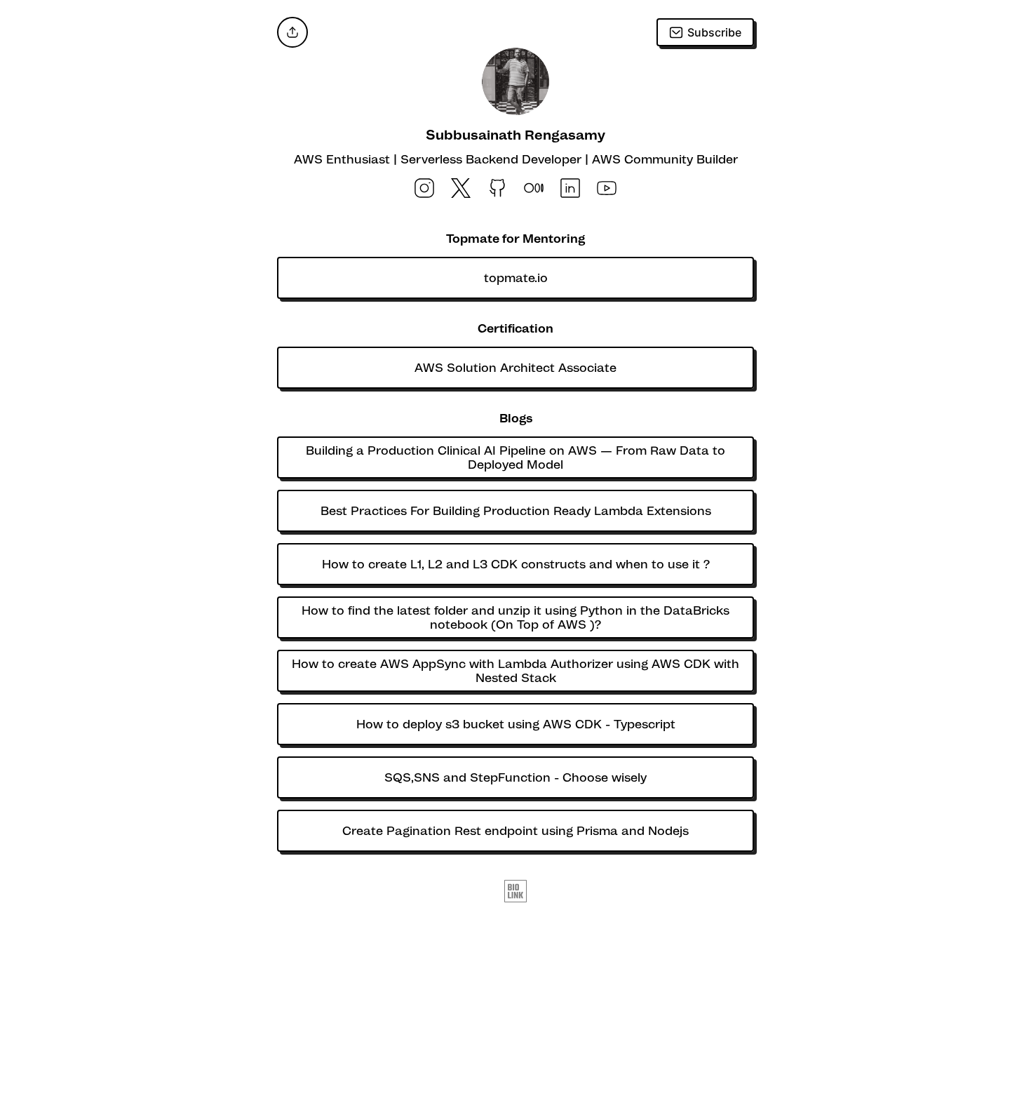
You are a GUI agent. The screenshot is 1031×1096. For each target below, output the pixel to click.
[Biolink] (515, 892)
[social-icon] (424, 189)
